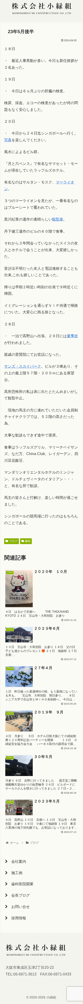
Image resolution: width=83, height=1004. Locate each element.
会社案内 (17, 861)
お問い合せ (19, 907)
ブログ (13, 541)
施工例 (15, 873)
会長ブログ (19, 895)
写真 (8, 140)
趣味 (27, 541)
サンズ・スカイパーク (22, 366)
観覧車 (57, 219)
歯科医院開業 (20, 884)
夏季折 (72, 336)
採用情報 (17, 918)
